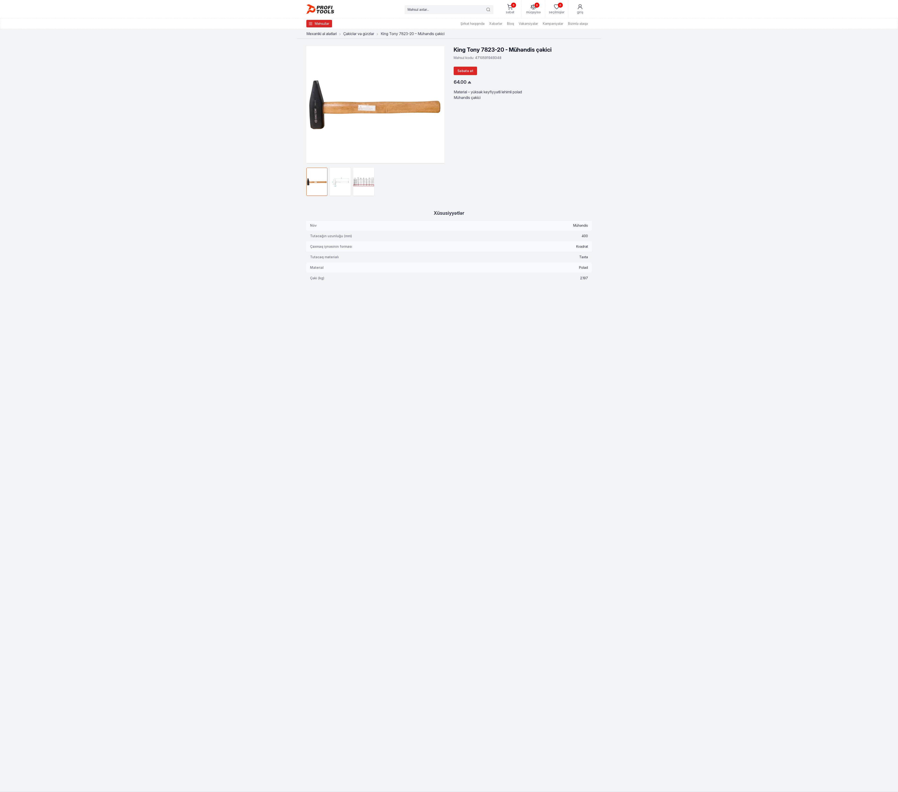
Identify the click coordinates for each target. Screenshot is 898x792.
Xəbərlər (495, 23)
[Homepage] (320, 9)
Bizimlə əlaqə (578, 23)
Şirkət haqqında (472, 23)
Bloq (510, 23)
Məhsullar (322, 23)
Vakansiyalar (528, 23)
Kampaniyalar (553, 23)
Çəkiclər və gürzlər (358, 33)
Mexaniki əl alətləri (321, 33)
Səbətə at (465, 71)
